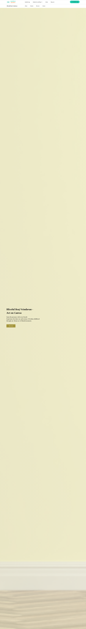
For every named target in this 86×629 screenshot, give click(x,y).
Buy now (37, 6)
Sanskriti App (27, 2)
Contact (43, 6)
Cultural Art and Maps (37, 2)
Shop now (52, 2)
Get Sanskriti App (74, 2)
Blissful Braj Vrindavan (12, 6)
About (46, 2)
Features (31, 6)
